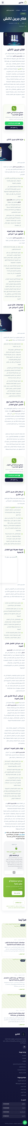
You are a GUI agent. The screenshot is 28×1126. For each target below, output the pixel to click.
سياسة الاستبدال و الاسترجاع (19, 1064)
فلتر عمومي (23, 1095)
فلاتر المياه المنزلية (22, 1080)
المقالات (18, 10)
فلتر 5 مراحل (23, 1089)
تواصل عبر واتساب (13, 123)
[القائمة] (2, 2)
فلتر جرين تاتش (18, 906)
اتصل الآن (13, 127)
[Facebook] (14, 872)
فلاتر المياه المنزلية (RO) (21, 1083)
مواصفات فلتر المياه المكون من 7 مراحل (16, 907)
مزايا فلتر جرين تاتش (10, 906)
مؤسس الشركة (22, 1072)
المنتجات (24, 1058)
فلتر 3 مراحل (23, 1086)
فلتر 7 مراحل (23, 1092)
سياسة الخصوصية (22, 1069)
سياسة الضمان (22, 1067)
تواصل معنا (17, 893)
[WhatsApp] (25, 1122)
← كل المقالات (19, 902)
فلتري (19, 69)
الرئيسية (24, 10)
